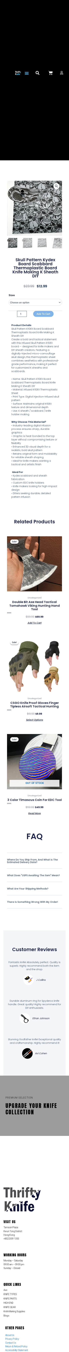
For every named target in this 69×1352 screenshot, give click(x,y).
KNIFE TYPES (10, 1294)
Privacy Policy (12, 1339)
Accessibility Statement (16, 1350)
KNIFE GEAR (10, 1307)
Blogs (6, 1315)
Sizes (12, 295)
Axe (5, 1290)
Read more (34, 813)
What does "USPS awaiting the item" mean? (33, 875)
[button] (27, 73)
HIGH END (8, 1302)
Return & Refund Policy (16, 1346)
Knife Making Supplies (14, 1311)
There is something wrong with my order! (32, 902)
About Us (9, 1335)
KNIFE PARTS (10, 1298)
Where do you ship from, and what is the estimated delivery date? (32, 861)
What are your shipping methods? (27, 888)
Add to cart (43, 313)
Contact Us (10, 1342)
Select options (34, 719)
